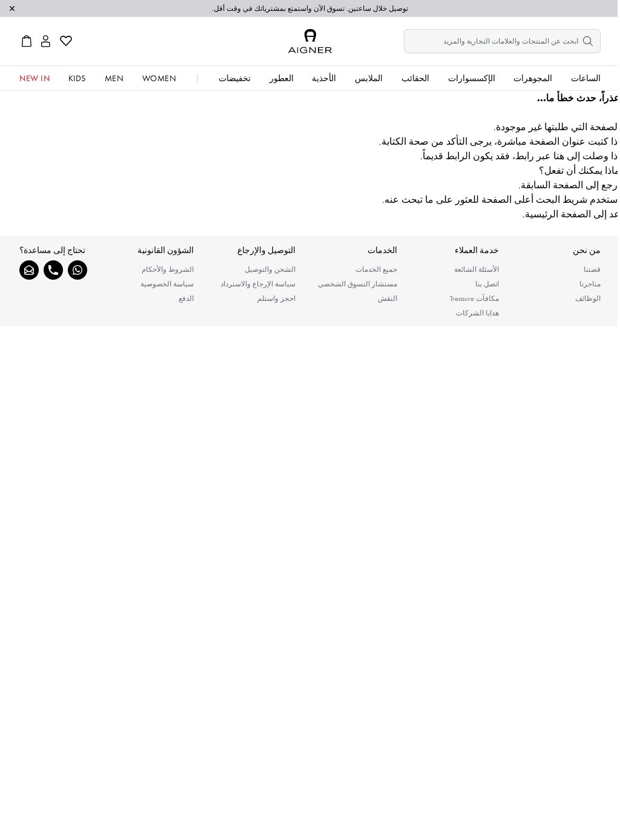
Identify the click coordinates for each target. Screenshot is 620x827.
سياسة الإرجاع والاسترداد (257, 284)
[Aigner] (309, 41)
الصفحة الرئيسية (558, 214)
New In (34, 78)
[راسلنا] (29, 270)
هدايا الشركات (477, 313)
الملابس (369, 78)
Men (114, 78)
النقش (387, 298)
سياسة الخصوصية (167, 284)
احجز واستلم (276, 298)
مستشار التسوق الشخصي (357, 284)
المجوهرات (532, 78)
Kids (77, 78)
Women (159, 78)
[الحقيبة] (26, 41)
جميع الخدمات (376, 269)
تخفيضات (235, 78)
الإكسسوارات (471, 78)
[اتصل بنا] (53, 270)
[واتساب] (77, 270)
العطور (281, 78)
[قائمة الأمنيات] (66, 41)
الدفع (186, 298)
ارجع (610, 185)
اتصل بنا (487, 284)
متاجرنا (590, 284)
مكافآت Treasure (474, 298)
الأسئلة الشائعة (476, 269)
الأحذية (324, 78)
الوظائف (588, 298)
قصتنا (592, 269)
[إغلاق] (12, 8)
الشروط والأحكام (168, 269)
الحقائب (415, 78)
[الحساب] (46, 41)
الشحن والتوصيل (270, 269)
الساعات (586, 78)
